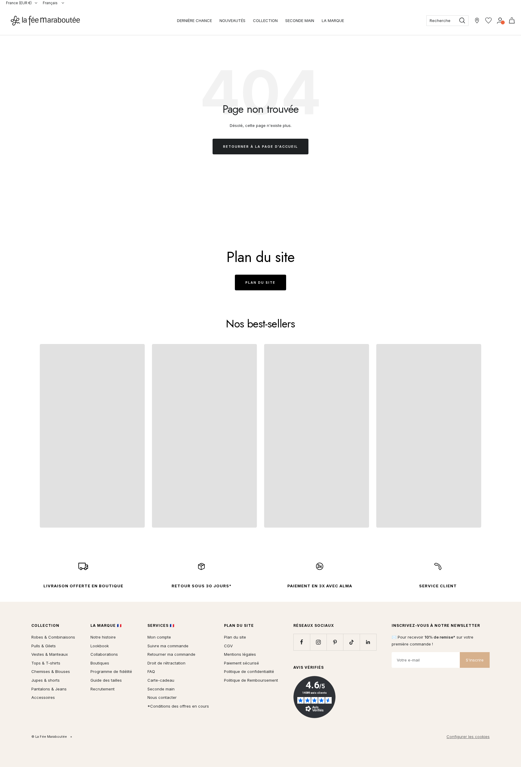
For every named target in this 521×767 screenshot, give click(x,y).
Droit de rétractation (166, 663)
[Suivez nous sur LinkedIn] (368, 642)
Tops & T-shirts (45, 663)
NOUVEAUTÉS (232, 20)
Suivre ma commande (167, 645)
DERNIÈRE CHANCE (194, 20)
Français (50, 3)
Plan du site (260, 282)
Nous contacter (162, 697)
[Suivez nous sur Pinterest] (335, 642)
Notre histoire (103, 637)
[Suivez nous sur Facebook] (301, 642)
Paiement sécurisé (241, 663)
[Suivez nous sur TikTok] (351, 642)
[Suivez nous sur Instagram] (318, 642)
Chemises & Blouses (50, 671)
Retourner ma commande (171, 654)
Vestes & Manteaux (49, 654)
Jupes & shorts (45, 680)
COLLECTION (265, 20)
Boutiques (99, 663)
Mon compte (159, 637)
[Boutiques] (477, 20)
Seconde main (161, 689)
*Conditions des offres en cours (178, 706)
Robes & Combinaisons (53, 637)
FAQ (151, 671)
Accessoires (43, 697)
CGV (228, 645)
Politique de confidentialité (249, 671)
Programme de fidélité (111, 671)
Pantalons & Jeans (49, 689)
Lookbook (99, 645)
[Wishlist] (488, 20)
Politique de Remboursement (251, 680)
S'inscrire (475, 660)
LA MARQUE (333, 20)
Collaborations (104, 654)
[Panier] (512, 20)
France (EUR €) (19, 3)
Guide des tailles (106, 680)
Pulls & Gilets (43, 645)
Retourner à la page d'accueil (260, 146)
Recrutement (102, 689)
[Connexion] (500, 20)
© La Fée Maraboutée (49, 736)
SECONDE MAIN (299, 20)
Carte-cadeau (160, 680)
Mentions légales (240, 654)
